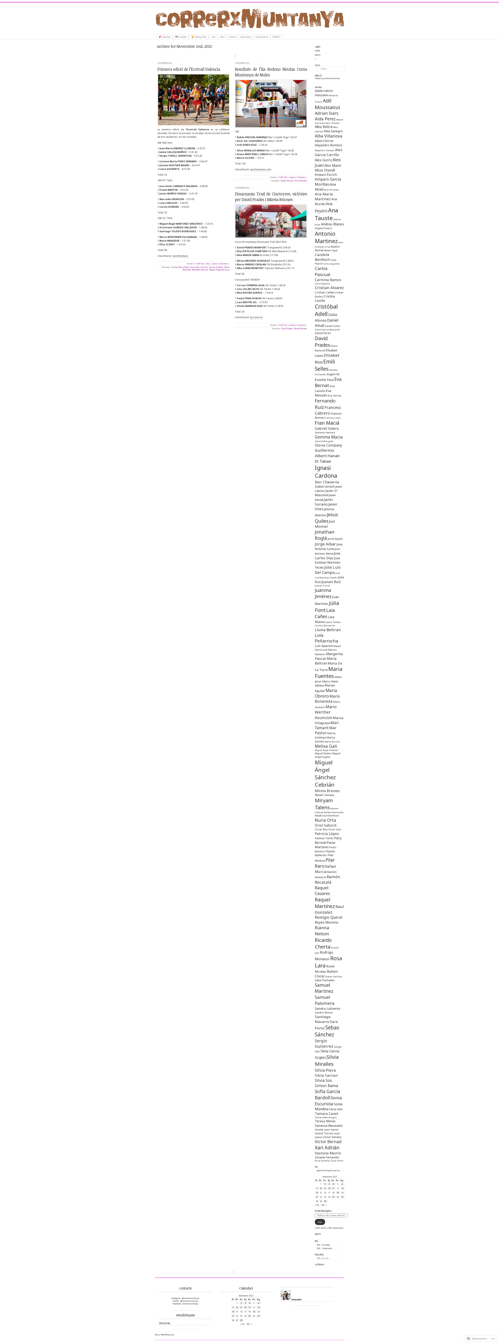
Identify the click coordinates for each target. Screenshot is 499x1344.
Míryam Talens (324, 804)
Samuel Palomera (324, 1000)
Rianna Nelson (322, 931)
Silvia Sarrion (326, 1075)
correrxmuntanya (253, 29)
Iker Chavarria (327, 481)
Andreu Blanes (332, 224)
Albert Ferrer (324, 141)
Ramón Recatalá (327, 879)
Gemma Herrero (325, 432)
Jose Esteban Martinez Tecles (327, 563)
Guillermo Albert (324, 452)
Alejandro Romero (328, 145)
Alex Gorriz (323, 160)
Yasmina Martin (328, 1153)
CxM (213, 37)
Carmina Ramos (328, 279)
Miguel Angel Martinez (219, 269)
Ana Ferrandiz (331, 189)
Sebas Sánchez (327, 1031)
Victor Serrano (332, 1137)
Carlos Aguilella (331, 263)
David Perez (323, 333)
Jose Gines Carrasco (199, 267)
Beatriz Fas (324, 246)
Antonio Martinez (326, 237)
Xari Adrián (327, 1147)
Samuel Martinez (324, 988)
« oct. (317, 1205)
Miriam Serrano (324, 795)
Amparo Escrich (326, 174)
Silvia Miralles (327, 1060)
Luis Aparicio (324, 646)
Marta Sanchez (332, 741)
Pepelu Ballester (325, 853)
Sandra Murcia (324, 1012)
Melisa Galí (326, 746)
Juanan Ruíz (331, 581)
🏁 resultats (180, 37)
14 (317, 1192)
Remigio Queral (328, 917)
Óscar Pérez (337, 1160)
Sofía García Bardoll (327, 1094)
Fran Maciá (327, 422)
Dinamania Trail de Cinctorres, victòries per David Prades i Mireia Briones (271, 196)
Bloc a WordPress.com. (165, 1334)
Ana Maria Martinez (324, 196)
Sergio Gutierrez (324, 1043)
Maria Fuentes (328, 672)
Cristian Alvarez (329, 287)
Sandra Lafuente (327, 1008)
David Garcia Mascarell (327, 329)
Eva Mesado (323, 392)
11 (333, 1188)
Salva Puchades (325, 980)
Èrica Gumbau (322, 1160)
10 (329, 1188)
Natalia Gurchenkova (327, 815)
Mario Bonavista (327, 699)
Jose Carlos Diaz (327, 555)
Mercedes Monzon (200, 269)
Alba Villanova (328, 136)
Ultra (222, 37)
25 (333, 1197)
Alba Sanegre (333, 131)
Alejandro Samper (324, 150)
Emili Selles (325, 365)
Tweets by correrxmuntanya (327, 78)
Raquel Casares (322, 890)
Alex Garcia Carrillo (328, 152)
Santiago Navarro (323, 1019)
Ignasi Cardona (326, 471)
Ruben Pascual (287, 180)
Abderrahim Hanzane (324, 93)
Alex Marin (332, 165)
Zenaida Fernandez (327, 1157)
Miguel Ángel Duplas (327, 755)
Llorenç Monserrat (325, 625)
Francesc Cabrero (328, 410)
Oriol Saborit (326, 825)
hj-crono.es (256, 317)
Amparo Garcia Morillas (328, 182)
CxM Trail (200, 263)
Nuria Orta (325, 820)
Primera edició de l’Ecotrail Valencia (188, 69)
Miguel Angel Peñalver (326, 750)
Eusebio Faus (324, 380)
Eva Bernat (328, 382)
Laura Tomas (333, 622)
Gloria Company (328, 445)
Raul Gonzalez (329, 909)
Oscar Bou (321, 829)
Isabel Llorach (325, 486)
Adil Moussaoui (327, 103)
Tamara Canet (326, 1113)
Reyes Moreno (326, 922)
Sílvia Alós (336, 1109)
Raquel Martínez (325, 902)
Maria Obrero (326, 693)
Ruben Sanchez (334, 976)
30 (325, 1201)
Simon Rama (326, 1085)
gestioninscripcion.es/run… (329, 1170)
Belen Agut (331, 250)
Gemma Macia (329, 437)
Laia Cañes (325, 613)
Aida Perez (325, 119)
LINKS (317, 50)
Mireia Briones (327, 790)
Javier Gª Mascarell (326, 493)
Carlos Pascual (322, 271)
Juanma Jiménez (323, 593)
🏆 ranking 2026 (198, 37)
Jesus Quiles (326, 517)
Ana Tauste (326, 214)
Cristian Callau (324, 292)
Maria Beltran (325, 660)
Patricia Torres (324, 838)
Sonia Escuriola (328, 1101)
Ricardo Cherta (323, 943)
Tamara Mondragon (326, 1117)
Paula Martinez (325, 844)
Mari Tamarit (327, 725)
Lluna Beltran (328, 629)
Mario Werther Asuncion (326, 712)
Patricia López (327, 833)
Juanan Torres (322, 585)
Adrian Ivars (326, 113)
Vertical (232, 37)
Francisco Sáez (333, 417)
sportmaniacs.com (260, 169)
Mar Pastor (325, 730)
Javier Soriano (324, 502)
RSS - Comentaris (324, 1248)
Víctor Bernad (328, 1141)
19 (338, 1192)
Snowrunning (261, 37)
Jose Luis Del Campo (328, 570)
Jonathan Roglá (324, 535)
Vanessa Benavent (329, 1125)
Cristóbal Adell (326, 310)
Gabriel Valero (327, 428)
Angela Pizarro (323, 228)
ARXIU (318, 55)
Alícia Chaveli (325, 170)
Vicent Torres (324, 1133)
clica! (320, 1222)
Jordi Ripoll (334, 539)
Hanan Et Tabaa (327, 458)
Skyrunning (245, 37)
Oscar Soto (334, 829)
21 (317, 1197)
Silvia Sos (323, 1080)
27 (342, 1197)
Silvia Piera (325, 1070)
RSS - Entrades (323, 1244)
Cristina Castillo (325, 298)
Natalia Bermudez (334, 812)
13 (342, 1188)
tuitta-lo (318, 75)
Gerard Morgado (324, 441)
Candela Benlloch (322, 257)
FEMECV (276, 37)
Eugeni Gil (333, 374)
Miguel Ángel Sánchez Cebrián (325, 773)
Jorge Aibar (325, 544)
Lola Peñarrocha (326, 638)
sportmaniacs (180, 256)
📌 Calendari (164, 37)
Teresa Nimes (325, 1121)
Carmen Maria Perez (180, 267)
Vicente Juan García (326, 1129)
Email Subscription (323, 1210)
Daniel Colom (332, 326)
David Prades (322, 341)
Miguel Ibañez (323, 753)
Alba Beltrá (324, 126)
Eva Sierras (335, 395)
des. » (324, 1205)
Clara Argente (322, 283)
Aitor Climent (333, 123)
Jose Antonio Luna (328, 546)
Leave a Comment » (221, 263)
